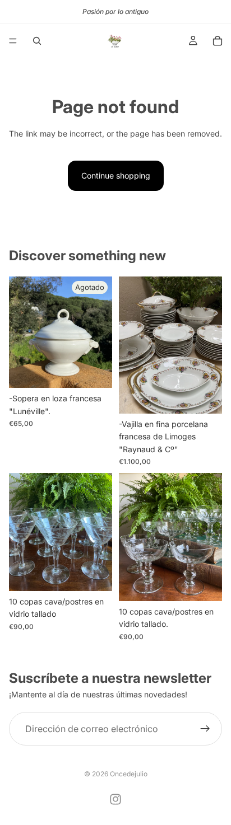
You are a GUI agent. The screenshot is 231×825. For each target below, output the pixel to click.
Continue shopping (115, 175)
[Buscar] (37, 41)
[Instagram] (115, 799)
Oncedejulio (128, 774)
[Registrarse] (205, 728)
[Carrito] (217, 41)
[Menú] (13, 41)
